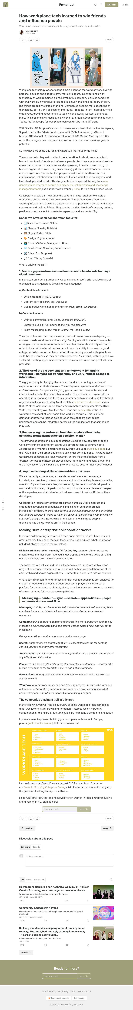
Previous (29, 828)
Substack (54, 1004)
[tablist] (30, 847)
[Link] (16, 218)
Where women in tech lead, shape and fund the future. (43, 894)
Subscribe (111, 4)
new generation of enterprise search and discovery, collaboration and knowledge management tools (63, 185)
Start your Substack (60, 998)
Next (105, 828)
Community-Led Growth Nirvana (38, 907)
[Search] (95, 4)
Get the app (79, 998)
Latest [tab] (29, 879)
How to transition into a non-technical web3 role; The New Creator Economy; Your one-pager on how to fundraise (54, 888)
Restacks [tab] (36, 847)
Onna (77, 188)
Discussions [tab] (39, 879)
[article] (66, 893)
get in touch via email (40, 723)
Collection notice (84, 991)
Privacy (65, 991)
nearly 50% (84, 410)
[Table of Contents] (3, 505)
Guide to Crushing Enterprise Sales (44, 787)
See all (24, 952)
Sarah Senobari (31, 31)
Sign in (125, 4)
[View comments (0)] (31, 39)
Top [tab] (22, 879)
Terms (72, 991)
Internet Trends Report (87, 402)
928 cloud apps (96, 448)
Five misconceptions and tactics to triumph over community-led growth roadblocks (51, 912)
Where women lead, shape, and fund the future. (40, 938)
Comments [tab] (25, 847)
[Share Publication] (101, 4)
